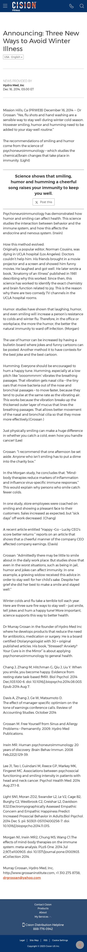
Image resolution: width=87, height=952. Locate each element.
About (43, 912)
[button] (71, 6)
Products (43, 908)
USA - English (12, 57)
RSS (45, 940)
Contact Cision (43, 904)
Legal (22, 940)
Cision (49, 946)
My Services (42, 916)
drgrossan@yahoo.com (22, 878)
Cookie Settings (60, 940)
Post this (46, 202)
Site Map (34, 940)
